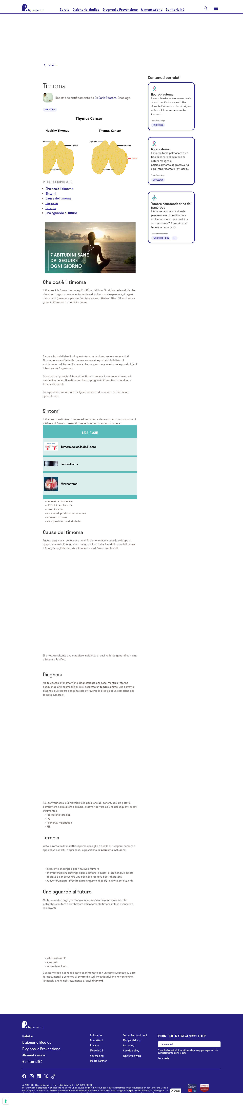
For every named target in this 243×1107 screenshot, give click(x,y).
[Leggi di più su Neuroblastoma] (171, 106)
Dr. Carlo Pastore (105, 97)
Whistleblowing (132, 1055)
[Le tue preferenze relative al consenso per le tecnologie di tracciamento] (6, 1101)
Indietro (52, 65)
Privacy (94, 1045)
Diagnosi (51, 203)
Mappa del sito (132, 1040)
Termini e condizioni (135, 1035)
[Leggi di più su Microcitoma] (90, 484)
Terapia (50, 208)
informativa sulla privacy (188, 1050)
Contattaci (96, 1040)
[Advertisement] (154, 34)
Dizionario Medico (86, 9)
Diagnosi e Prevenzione (120, 9)
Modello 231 (97, 1050)
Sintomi (50, 193)
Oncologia (50, 109)
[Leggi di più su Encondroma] (90, 464)
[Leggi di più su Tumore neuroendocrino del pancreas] (171, 217)
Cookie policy (131, 1050)
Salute (64, 9)
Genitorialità (175, 9)
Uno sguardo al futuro (61, 212)
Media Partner (98, 1061)
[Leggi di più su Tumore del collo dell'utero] (90, 446)
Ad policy (128, 1045)
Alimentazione (151, 9)
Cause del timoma (58, 198)
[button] (90, 248)
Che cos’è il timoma (59, 188)
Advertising (97, 1055)
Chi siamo (96, 1035)
